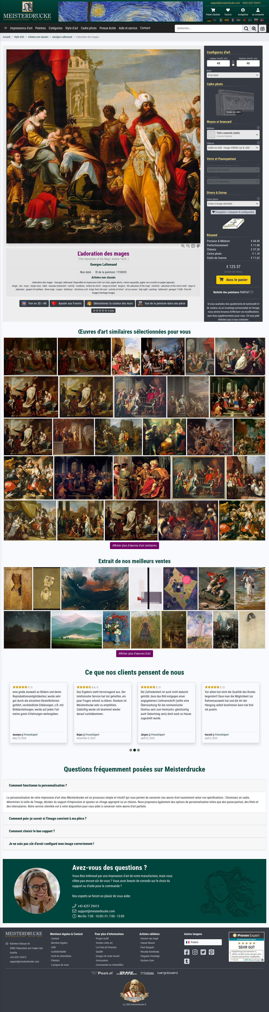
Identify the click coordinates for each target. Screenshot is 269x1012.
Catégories (55, 28)
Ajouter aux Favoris (68, 303)
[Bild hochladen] (262, 28)
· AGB (53, 947)
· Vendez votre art (104, 943)
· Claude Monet (147, 943)
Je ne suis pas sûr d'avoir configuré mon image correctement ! (51, 844)
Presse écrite (108, 28)
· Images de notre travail (107, 956)
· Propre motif (102, 938)
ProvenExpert (30, 734)
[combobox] (233, 75)
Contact (145, 28)
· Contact (54, 938)
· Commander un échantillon (109, 964)
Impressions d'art (21, 28)
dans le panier (235, 280)
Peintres (40, 28)
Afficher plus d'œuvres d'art (135, 653)
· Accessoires (101, 960)
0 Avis (110, 310)
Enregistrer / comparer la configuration (234, 212)
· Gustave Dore (146, 960)
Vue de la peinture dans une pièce (164, 303)
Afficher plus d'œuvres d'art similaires (134, 545)
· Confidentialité (58, 951)
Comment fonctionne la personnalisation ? (38, 785)
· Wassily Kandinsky (149, 951)
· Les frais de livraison (106, 947)
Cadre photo (89, 28)
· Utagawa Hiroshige (149, 956)
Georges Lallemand (62, 37)
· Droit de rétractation (60, 956)
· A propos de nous (59, 964)
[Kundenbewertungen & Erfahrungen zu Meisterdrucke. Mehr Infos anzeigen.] (246, 946)
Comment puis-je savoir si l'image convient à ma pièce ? (48, 818)
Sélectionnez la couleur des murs (112, 303)
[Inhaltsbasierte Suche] (254, 28)
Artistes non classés (38, 37)
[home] (6, 28)
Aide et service (128, 28)
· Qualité (99, 951)
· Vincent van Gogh (148, 938)
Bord (209, 70)
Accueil (6, 37)
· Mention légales (59, 943)
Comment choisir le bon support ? (32, 831)
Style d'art (71, 28)
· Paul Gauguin (146, 947)
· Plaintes (54, 960)
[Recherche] (246, 28)
